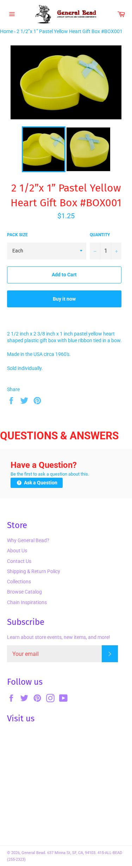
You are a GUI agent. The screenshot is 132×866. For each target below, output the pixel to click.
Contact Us (19, 561)
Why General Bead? (28, 540)
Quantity (100, 234)
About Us (17, 550)
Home (6, 31)
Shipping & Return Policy (33, 571)
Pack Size (17, 234)
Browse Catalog (24, 592)
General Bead (33, 853)
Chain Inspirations (27, 602)
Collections (19, 581)
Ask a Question (40, 482)
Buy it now (64, 299)
